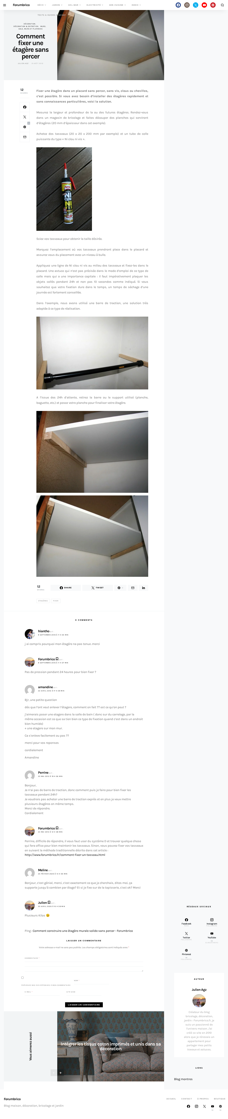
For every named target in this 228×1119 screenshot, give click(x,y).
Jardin (56, 5)
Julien (42, 903)
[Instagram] (187, 5)
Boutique (219, 1099)
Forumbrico (21, 5)
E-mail (29, 992)
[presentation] (54, 1072)
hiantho (43, 631)
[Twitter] (195, 5)
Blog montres (183, 1079)
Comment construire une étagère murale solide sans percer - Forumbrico (83, 931)
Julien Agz (23, 63)
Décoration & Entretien (26, 26)
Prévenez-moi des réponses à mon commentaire (46, 985)
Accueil (171, 1099)
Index (135, 5)
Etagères (43, 601)
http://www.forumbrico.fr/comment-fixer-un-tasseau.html (65, 855)
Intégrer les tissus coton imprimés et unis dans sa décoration (111, 1046)
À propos (203, 1099)
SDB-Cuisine (116, 5)
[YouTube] (204, 5)
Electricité (94, 5)
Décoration (30, 24)
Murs (43, 26)
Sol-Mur (73, 5)
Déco (41, 5)
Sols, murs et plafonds (31, 29)
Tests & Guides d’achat (52, 15)
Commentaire (32, 958)
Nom (76, 981)
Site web (70, 992)
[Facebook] (178, 5)
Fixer (55, 601)
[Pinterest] (213, 5)
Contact (186, 1099)
